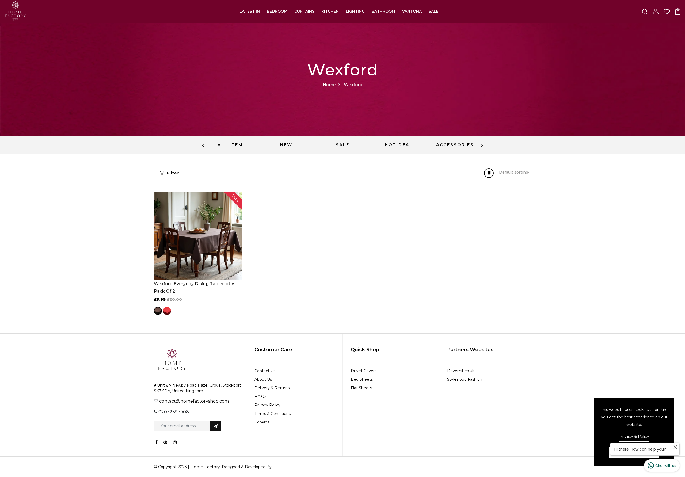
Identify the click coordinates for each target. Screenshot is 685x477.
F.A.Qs (260, 396)
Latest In (249, 11)
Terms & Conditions (272, 413)
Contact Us (264, 370)
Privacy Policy (267, 405)
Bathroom (383, 11)
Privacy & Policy (634, 436)
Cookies (261, 422)
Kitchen (330, 11)
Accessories (455, 144)
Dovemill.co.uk (460, 370)
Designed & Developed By (246, 466)
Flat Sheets (361, 388)
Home (329, 84)
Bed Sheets (362, 379)
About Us (263, 379)
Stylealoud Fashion (464, 379)
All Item (230, 144)
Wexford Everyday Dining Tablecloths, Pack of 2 (195, 287)
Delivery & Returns (272, 388)
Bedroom (277, 11)
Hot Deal (399, 144)
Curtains (304, 11)
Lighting (355, 11)
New (286, 144)
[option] (230, 145)
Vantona (412, 11)
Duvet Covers (363, 370)
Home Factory (205, 466)
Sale (434, 11)
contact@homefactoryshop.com (194, 401)
